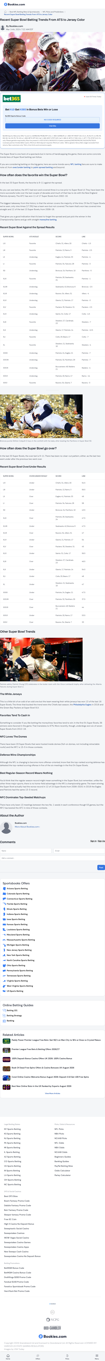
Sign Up (101, 841)
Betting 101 (12, 1010)
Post (101, 867)
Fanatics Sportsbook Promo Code (19, 1286)
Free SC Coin (10, 1219)
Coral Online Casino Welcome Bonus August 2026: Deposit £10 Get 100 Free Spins (50, 1077)
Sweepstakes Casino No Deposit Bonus (22, 1256)
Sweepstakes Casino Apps (16, 1247)
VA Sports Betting (12, 1166)
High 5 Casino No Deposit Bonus (19, 1224)
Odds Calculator (62, 1170)
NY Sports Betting (12, 1129)
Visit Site (52, 126)
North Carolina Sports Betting (20, 960)
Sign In (93, 841)
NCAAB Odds (61, 1152)
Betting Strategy (14, 1015)
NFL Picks (59, 1129)
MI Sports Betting (12, 1147)
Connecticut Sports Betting (19, 898)
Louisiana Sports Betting (18, 929)
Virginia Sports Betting (17, 980)
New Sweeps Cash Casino (16, 1251)
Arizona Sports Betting (17, 888)
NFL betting (75, 164)
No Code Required (52, 120)
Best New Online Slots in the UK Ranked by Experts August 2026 (41, 1086)
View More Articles (52, 1093)
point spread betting (43, 167)
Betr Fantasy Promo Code (16, 1210)
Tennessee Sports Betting (18, 975)
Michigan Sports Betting (18, 945)
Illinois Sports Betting (17, 909)
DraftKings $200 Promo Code (17, 1277)
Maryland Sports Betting (18, 934)
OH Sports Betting (12, 1179)
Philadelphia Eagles (82, 704)
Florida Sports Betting (17, 904)
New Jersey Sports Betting (19, 950)
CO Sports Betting (12, 1161)
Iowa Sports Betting (16, 919)
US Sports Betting (15, 991)
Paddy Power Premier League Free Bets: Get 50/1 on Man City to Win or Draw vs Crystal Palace (56, 1040)
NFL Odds (59, 1143)
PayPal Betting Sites (64, 1166)
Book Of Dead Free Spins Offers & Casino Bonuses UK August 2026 (43, 1067)
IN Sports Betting (12, 1170)
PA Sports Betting (12, 1143)
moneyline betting (48, 219)
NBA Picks (59, 1133)
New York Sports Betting (18, 955)
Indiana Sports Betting (17, 914)
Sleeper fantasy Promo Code (17, 1214)
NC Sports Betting (12, 1184)
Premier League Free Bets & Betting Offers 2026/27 (36, 1049)
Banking (10, 1020)
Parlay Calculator (63, 1175)
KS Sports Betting (12, 1133)
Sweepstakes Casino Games (17, 1242)
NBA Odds (59, 1147)
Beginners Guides (63, 1156)
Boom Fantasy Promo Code (17, 1201)
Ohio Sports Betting (16, 965)
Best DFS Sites (11, 1196)
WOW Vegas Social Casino (16, 1237)
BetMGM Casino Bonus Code (17, 1272)
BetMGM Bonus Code (14, 1268)
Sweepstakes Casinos (14, 1233)
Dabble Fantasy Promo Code (17, 1205)
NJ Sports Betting (12, 1138)
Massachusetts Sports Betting (21, 939)
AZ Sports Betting (12, 1156)
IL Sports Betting (12, 1152)
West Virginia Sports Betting (20, 986)
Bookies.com (16, 26)
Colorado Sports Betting (18, 893)
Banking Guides (62, 1161)
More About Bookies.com (27, 826)
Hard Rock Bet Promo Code (17, 1291)
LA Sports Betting (12, 1175)
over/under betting (21, 167)
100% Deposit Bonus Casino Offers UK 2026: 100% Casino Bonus (42, 1058)
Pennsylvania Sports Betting (20, 970)
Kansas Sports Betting (17, 924)
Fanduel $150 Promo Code (16, 1282)
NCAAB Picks (61, 1138)
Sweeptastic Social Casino (16, 1228)
